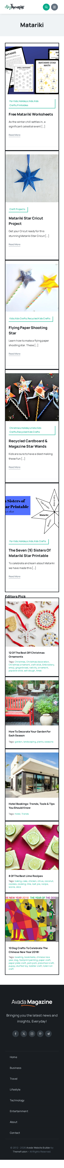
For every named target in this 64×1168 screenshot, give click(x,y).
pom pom (32, 962)
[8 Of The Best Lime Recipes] (32, 827)
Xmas (39, 670)
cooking (22, 883)
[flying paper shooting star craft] (32, 265)
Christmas (20, 661)
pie (38, 883)
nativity (33, 667)
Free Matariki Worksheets (31, 114)
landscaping (29, 741)
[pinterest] (40, 1033)
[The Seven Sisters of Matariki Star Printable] (32, 488)
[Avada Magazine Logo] (32, 999)
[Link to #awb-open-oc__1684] (54, 7)
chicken (33, 881)
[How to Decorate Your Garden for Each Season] (32, 682)
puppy (12, 965)
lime (29, 883)
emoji (11, 667)
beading (19, 957)
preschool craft (46, 962)
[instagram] (32, 1033)
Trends (25, 813)
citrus (40, 881)
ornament (43, 667)
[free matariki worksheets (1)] (32, 48)
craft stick (36, 664)
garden (18, 741)
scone (12, 886)
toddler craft (35, 965)
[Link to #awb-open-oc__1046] (46, 7)
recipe (44, 883)
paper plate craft (17, 962)
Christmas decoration (37, 661)
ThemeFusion (20, 1151)
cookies (13, 883)
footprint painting (28, 960)
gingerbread (21, 667)
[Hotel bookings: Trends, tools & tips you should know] (32, 755)
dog (16, 960)
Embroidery (48, 664)
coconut (49, 881)
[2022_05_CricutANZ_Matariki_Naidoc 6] (32, 156)
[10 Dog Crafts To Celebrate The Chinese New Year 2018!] (32, 899)
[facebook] (15, 1033)
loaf (34, 883)
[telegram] (48, 1033)
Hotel (17, 813)
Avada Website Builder (38, 1147)
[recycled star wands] (32, 374)
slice (18, 886)
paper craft (44, 960)
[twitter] (24, 1033)
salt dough (29, 670)
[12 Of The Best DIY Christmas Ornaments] (32, 603)
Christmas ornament (19, 664)
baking (18, 881)
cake (25, 881)
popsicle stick (16, 670)
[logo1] (15, 5)
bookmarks (30, 957)
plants (40, 741)
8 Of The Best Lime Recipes (26, 876)
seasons (48, 741)
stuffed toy (22, 965)
